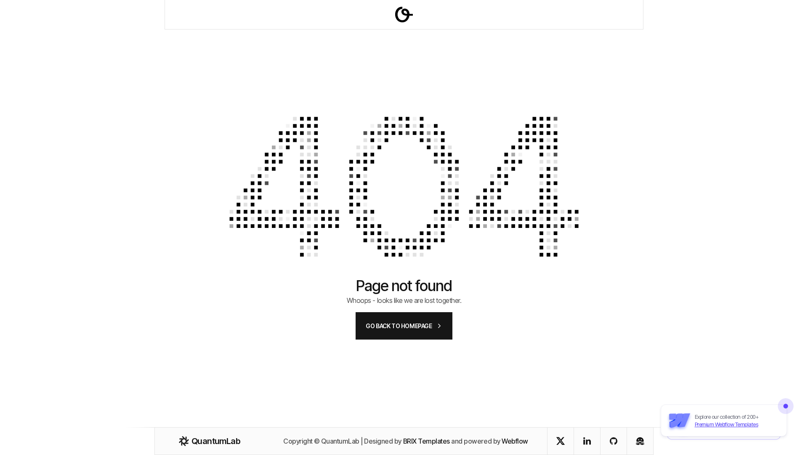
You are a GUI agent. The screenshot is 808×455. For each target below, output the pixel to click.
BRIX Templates (426, 441)
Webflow (515, 441)
